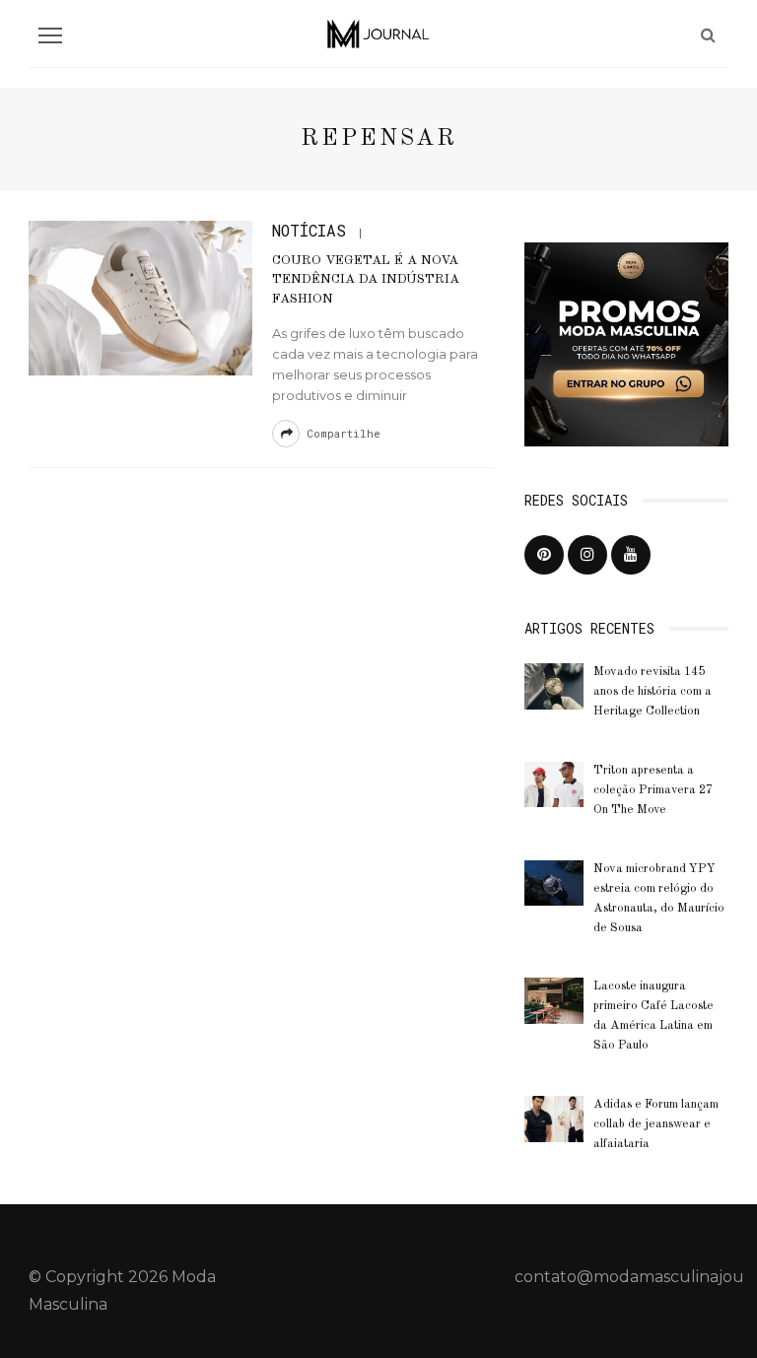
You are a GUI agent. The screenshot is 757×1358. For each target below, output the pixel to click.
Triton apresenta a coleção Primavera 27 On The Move (653, 790)
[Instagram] (587, 555)
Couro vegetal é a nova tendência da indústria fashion (365, 280)
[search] (708, 35)
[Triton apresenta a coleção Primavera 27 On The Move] (554, 783)
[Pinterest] (544, 555)
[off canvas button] (50, 35)
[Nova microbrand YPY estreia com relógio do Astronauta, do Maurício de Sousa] (554, 881)
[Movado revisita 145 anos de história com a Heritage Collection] (554, 685)
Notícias (309, 230)
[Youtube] (631, 555)
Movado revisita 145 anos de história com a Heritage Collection (652, 691)
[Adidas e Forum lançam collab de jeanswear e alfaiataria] (554, 1118)
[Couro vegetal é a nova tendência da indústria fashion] (140, 297)
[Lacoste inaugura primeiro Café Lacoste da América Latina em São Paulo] (554, 999)
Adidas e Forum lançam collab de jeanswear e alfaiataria (656, 1124)
